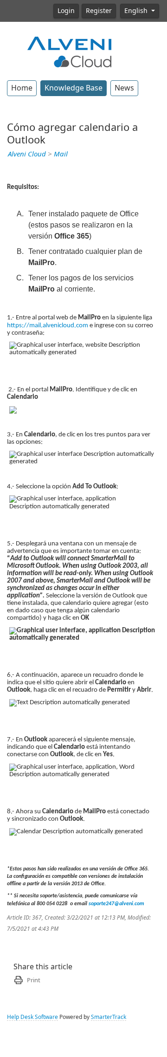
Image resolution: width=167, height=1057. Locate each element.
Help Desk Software (32, 1017)
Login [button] (66, 10)
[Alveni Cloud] (69, 51)
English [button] (136, 10)
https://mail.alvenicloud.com (47, 325)
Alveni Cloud (27, 154)
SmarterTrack (108, 1017)
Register (99, 10)
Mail (61, 154)
